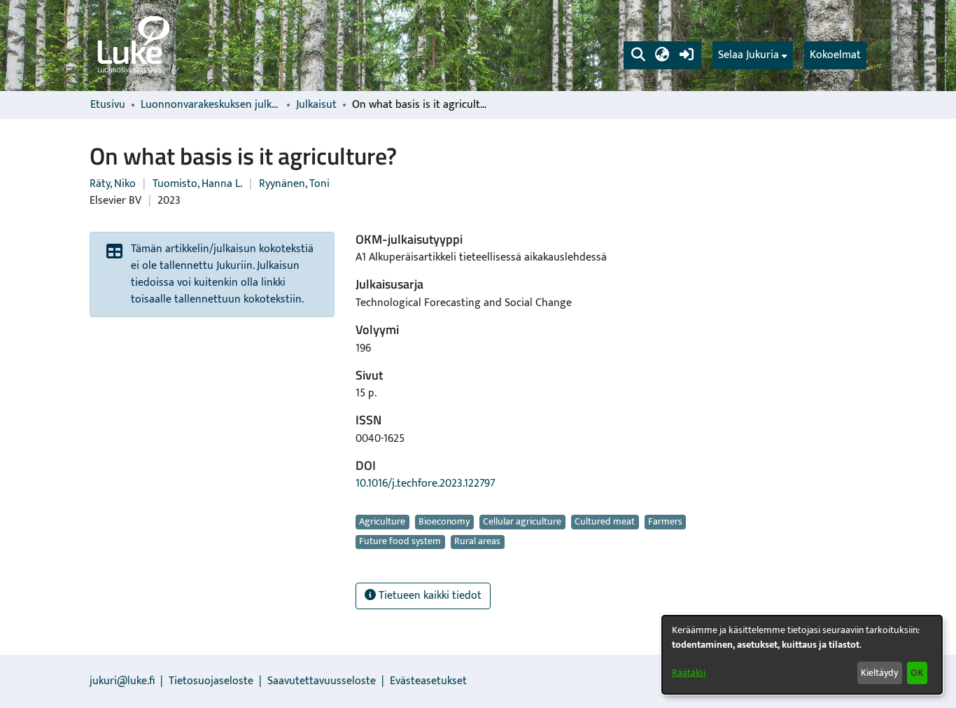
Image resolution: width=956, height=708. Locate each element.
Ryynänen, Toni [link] (294, 183)
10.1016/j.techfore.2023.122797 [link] (425, 483)
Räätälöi (688, 672)
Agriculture (382, 522)
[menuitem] (752, 55)
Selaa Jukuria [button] (748, 55)
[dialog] (802, 655)
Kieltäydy (879, 673)
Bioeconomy (444, 522)
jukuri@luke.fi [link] (122, 681)
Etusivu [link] (107, 105)
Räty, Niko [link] (113, 183)
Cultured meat (605, 522)
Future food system (400, 542)
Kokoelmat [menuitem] (835, 55)
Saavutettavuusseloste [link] (321, 681)
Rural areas (477, 542)
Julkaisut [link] (316, 105)
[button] (638, 55)
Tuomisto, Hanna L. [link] (197, 183)
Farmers (665, 522)
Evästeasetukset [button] (428, 681)
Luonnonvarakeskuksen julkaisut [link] (211, 105)
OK (917, 673)
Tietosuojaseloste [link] (211, 681)
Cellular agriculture (522, 522)
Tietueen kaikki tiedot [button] (428, 595)
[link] (132, 45)
